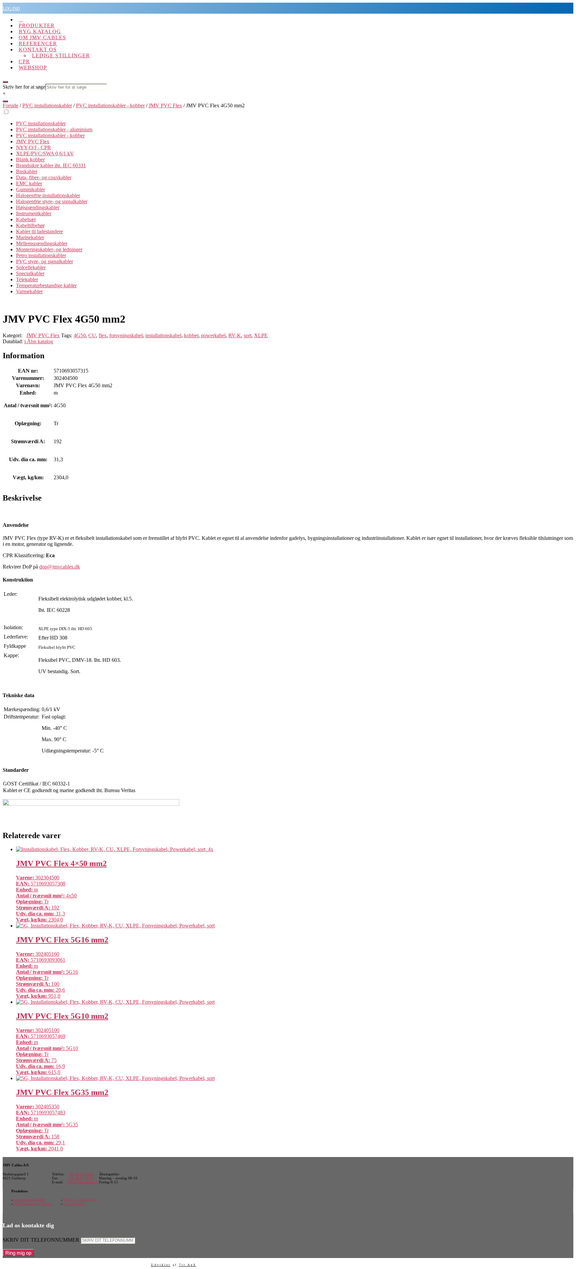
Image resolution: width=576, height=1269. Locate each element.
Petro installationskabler (41, 255)
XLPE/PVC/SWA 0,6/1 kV (45, 153)
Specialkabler (30, 273)
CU (92, 335)
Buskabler (26, 171)
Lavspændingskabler (30, 1200)
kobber (191, 335)
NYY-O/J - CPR (33, 147)
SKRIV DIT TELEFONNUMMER (41, 1240)
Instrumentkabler (33, 213)
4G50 (80, 335)
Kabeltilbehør (30, 225)
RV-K (234, 335)
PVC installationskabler (47, 105)
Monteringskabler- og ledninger (49, 249)
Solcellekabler (31, 267)
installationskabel (163, 335)
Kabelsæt (26, 219)
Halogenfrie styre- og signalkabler (51, 201)
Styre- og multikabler (80, 1200)
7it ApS (187, 1265)
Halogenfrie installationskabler (48, 195)
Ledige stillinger (61, 55)
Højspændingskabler (37, 207)
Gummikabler (30, 189)
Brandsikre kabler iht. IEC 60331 (51, 165)
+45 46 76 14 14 (81, 1174)
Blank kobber (30, 159)
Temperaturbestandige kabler (46, 285)
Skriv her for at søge (24, 87)
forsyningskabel (126, 335)
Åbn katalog (38, 341)
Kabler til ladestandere (39, 231)
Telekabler (27, 279)
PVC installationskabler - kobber (110, 105)
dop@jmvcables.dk (59, 567)
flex (103, 335)
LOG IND (11, 8)
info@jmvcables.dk (83, 1182)
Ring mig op (18, 1253)
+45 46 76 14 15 (81, 1178)
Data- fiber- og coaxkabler (43, 177)
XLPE (261, 335)
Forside (10, 105)
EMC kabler (29, 183)
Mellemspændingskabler (41, 243)
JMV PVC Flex (165, 105)
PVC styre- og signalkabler (44, 261)
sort (247, 335)
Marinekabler (30, 237)
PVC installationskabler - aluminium (54, 129)
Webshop (33, 67)
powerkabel (213, 335)
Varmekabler (29, 291)
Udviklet (161, 1265)
